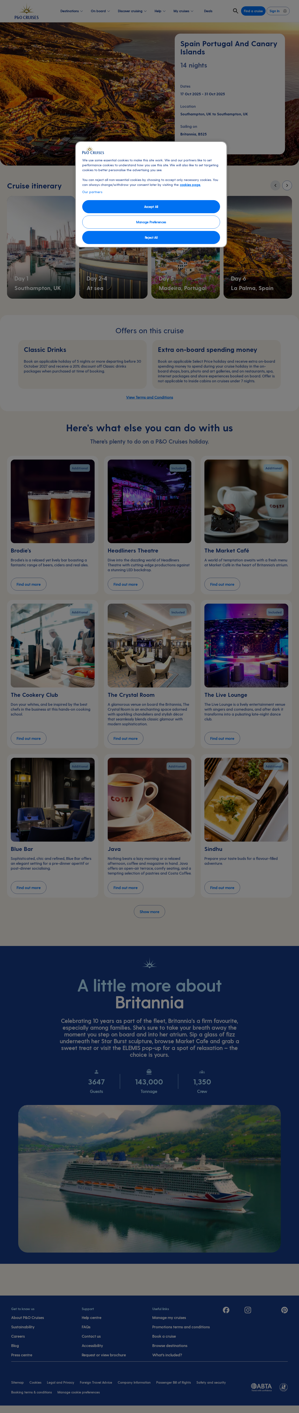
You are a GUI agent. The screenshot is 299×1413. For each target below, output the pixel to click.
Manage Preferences (151, 222)
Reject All (151, 237)
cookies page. (190, 185)
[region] (151, 194)
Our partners (92, 192)
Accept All (151, 207)
